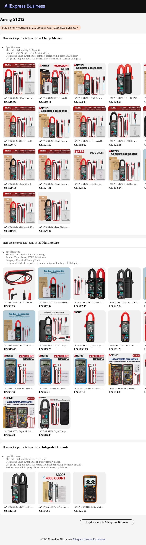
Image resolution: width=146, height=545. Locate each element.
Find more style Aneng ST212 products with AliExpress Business (39, 27)
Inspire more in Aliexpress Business (107, 522)
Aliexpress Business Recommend (89, 539)
